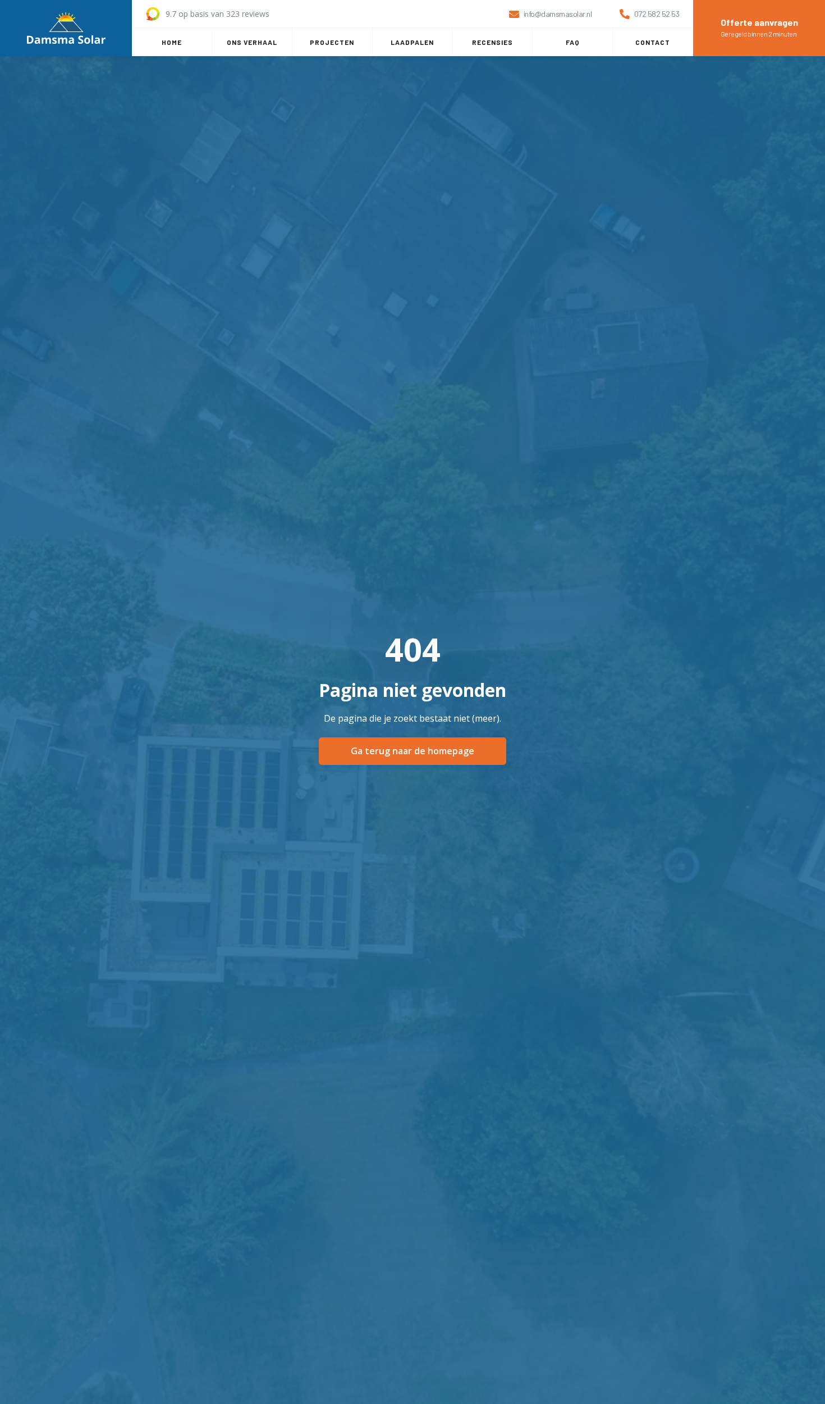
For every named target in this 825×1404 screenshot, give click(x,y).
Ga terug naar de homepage (412, 751)
